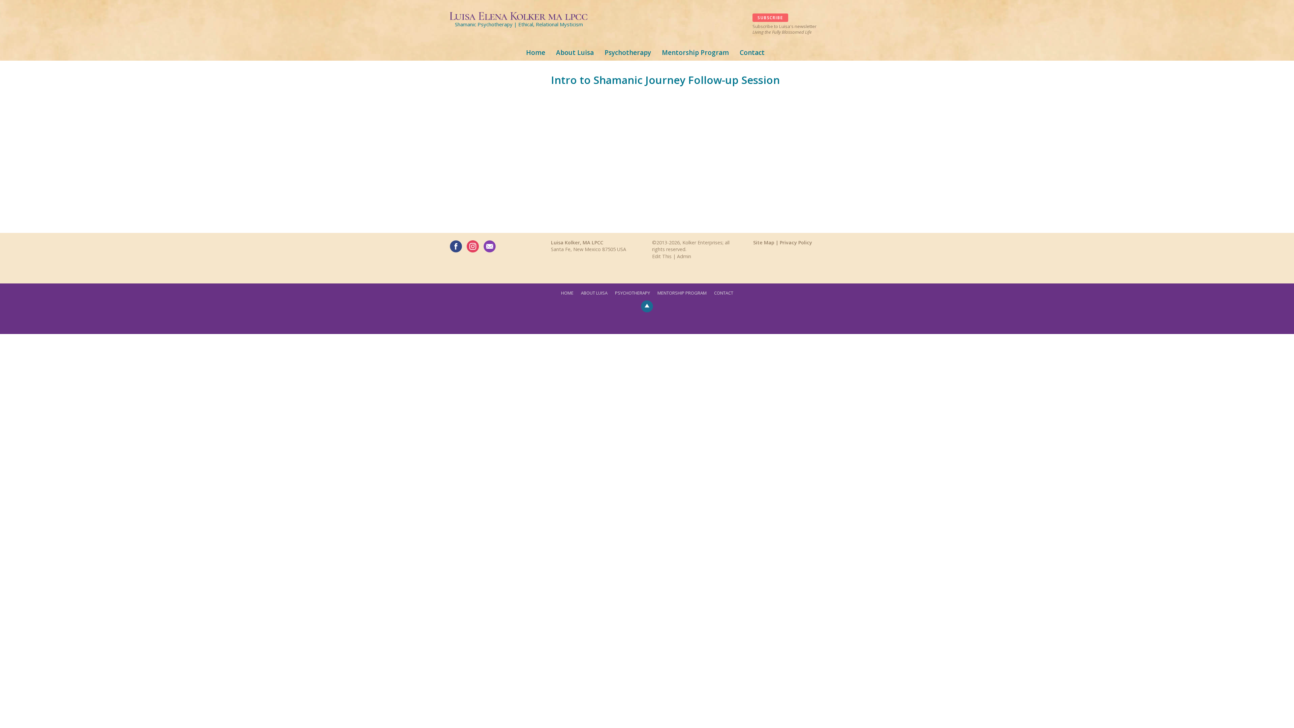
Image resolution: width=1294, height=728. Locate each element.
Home (535, 52)
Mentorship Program (695, 52)
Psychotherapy (628, 52)
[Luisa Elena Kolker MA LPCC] (519, 15)
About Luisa (575, 52)
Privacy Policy (796, 242)
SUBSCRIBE (770, 18)
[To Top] (647, 306)
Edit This (662, 256)
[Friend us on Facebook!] (456, 246)
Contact (752, 52)
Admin (684, 256)
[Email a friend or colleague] (490, 246)
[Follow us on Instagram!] (473, 246)
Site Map (763, 242)
